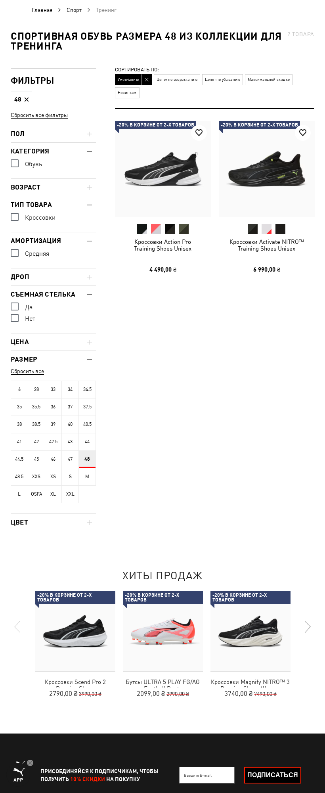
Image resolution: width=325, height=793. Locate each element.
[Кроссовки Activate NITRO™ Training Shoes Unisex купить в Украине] (267, 169)
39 (53, 424)
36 (53, 407)
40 (70, 424)
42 (36, 441)
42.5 (53, 441)
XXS (36, 476)
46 (53, 459)
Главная (42, 10)
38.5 (36, 424)
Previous (18, 627)
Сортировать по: (137, 70)
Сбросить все (27, 371)
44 (87, 441)
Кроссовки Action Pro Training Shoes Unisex (162, 245)
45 (36, 459)
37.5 (87, 407)
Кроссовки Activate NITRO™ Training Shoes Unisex (266, 245)
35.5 (36, 407)
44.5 (19, 459)
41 (19, 441)
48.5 (19, 476)
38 (19, 424)
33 (53, 389)
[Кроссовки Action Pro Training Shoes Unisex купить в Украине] (163, 169)
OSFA (36, 494)
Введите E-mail (198, 775)
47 (70, 459)
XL (53, 494)
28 (36, 389)
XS (53, 476)
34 (70, 389)
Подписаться (272, 775)
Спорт (74, 10)
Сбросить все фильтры (39, 115)
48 (87, 459)
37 (70, 407)
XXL (70, 494)
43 (70, 441)
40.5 (87, 424)
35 (19, 407)
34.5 (87, 389)
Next (307, 627)
